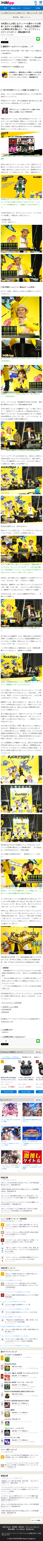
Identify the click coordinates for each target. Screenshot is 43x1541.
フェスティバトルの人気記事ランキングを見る (14, 1301)
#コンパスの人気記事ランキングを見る (12, 1280)
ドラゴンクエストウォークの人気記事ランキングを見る (16, 1292)
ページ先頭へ (37, 1520)
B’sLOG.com (30, 1529)
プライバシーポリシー (33, 1527)
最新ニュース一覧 (32, 13)
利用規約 (15, 1527)
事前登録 (15, 17)
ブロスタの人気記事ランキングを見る (11, 1316)
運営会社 (21, 1527)
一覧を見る (38, 1052)
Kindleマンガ (26, 1057)
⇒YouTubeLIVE (6, 1009)
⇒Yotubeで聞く (6, 219)
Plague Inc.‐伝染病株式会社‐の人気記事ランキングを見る (16, 1326)
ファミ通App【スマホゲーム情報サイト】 (13, 13)
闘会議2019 (5, 1032)
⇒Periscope (5, 1012)
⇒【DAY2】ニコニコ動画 (9, 1007)
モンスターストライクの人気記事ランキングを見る (15, 1336)
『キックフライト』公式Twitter (11, 1003)
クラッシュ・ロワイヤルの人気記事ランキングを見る (15, 1309)
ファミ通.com (20, 1529)
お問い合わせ (6, 1527)
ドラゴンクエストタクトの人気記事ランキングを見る (15, 1345)
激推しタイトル (25, 17)
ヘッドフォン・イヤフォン (10, 1057)
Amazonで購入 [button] (9, 1092)
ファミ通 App (7, 3)
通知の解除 (11, 1529)
